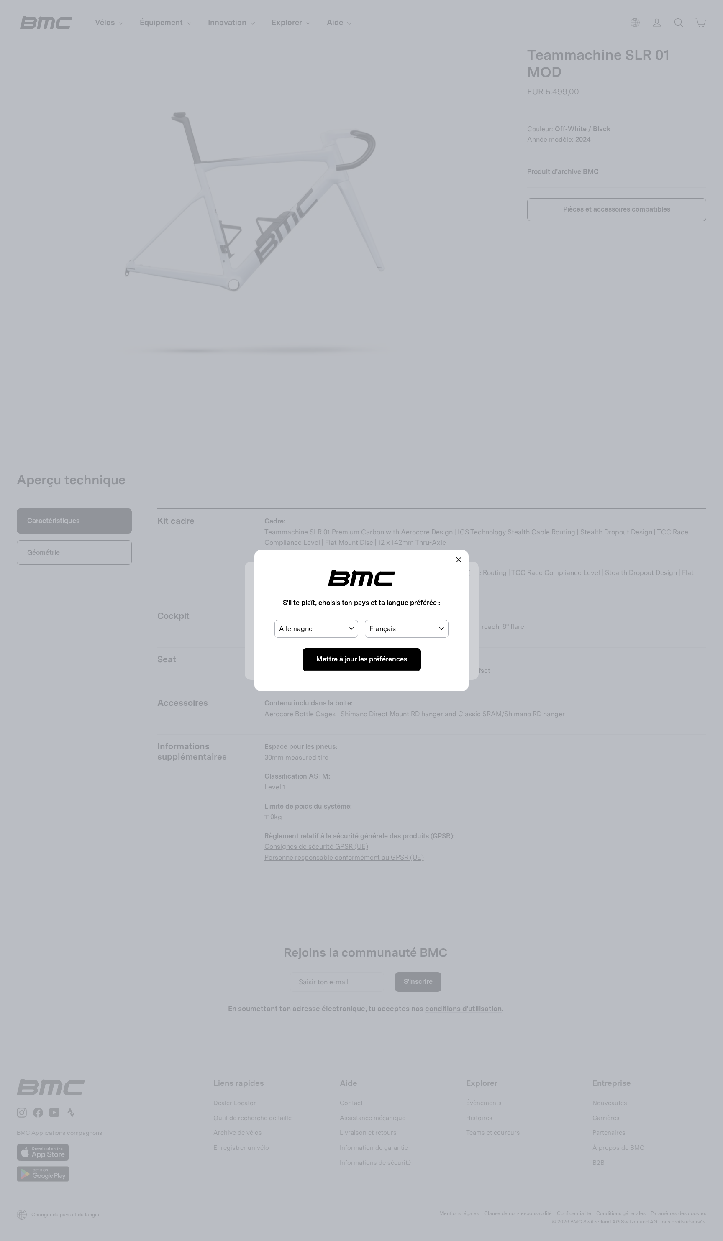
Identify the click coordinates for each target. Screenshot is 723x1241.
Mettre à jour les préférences (361, 659)
